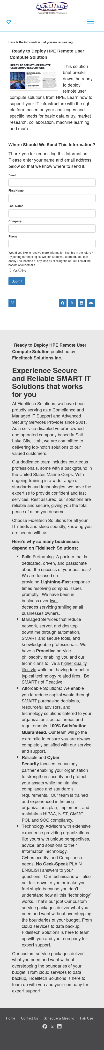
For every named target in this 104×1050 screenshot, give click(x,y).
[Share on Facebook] (62, 302)
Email (12, 175)
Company (15, 221)
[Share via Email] (91, 302)
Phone (12, 236)
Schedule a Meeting (59, 1018)
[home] (52, 7)
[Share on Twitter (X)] (72, 302)
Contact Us (29, 1018)
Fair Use (86, 1018)
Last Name (15, 206)
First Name (16, 190)
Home (10, 1018)
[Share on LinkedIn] (81, 302)
